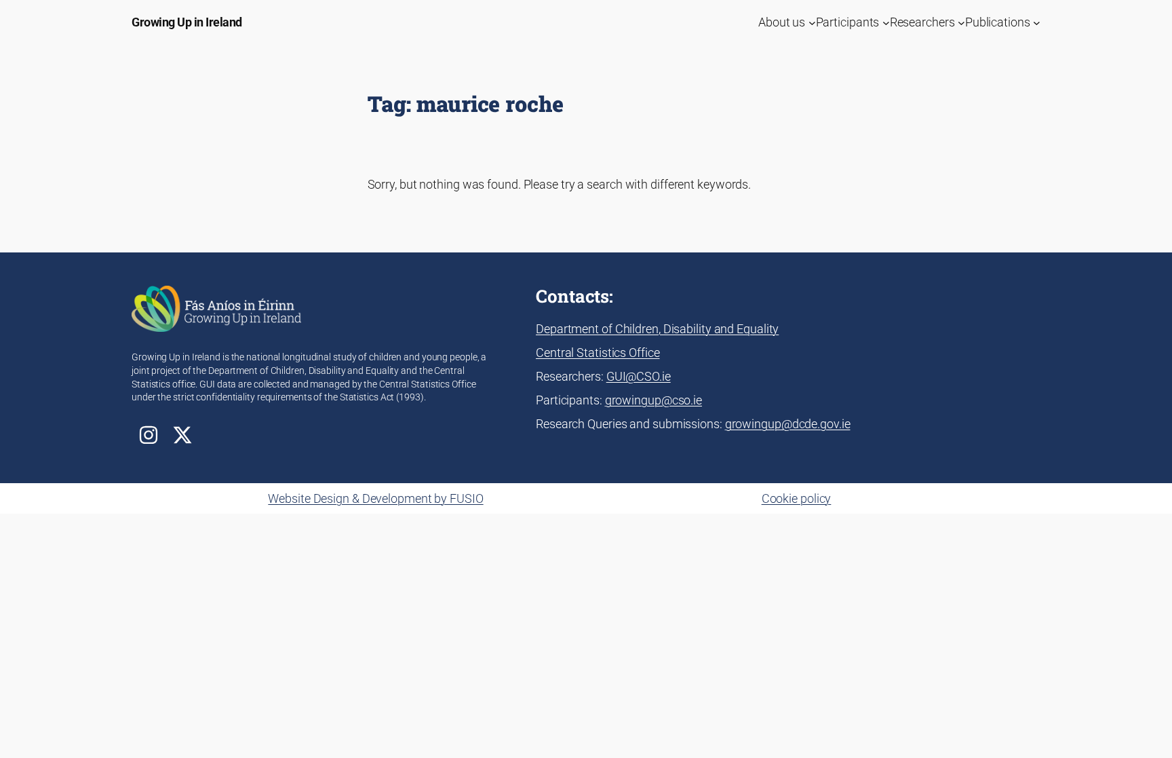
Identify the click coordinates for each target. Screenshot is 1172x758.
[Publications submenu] (1036, 22)
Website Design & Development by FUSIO (375, 498)
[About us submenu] (812, 22)
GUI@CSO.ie (638, 376)
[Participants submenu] (886, 22)
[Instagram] (148, 435)
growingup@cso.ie (653, 400)
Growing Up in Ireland (187, 22)
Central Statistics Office (598, 352)
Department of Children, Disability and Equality (657, 329)
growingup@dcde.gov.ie (788, 424)
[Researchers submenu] (961, 22)
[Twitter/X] (182, 435)
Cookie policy (797, 498)
